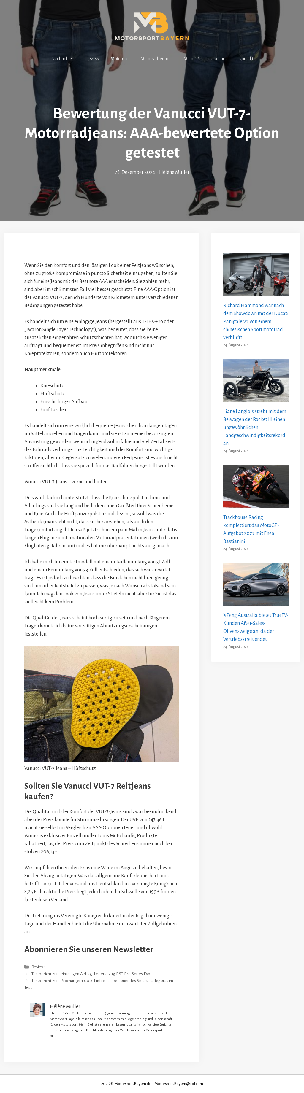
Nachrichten (62, 58)
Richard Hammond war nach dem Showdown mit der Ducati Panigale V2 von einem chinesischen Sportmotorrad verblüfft (256, 321)
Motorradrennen (156, 58)
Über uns (219, 58)
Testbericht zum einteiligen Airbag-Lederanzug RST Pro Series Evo (90, 974)
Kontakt (246, 58)
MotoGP (191, 58)
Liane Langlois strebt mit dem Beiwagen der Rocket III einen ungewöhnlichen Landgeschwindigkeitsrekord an (254, 427)
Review (92, 58)
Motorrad (120, 58)
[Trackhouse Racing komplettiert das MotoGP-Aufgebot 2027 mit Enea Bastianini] (256, 504)
